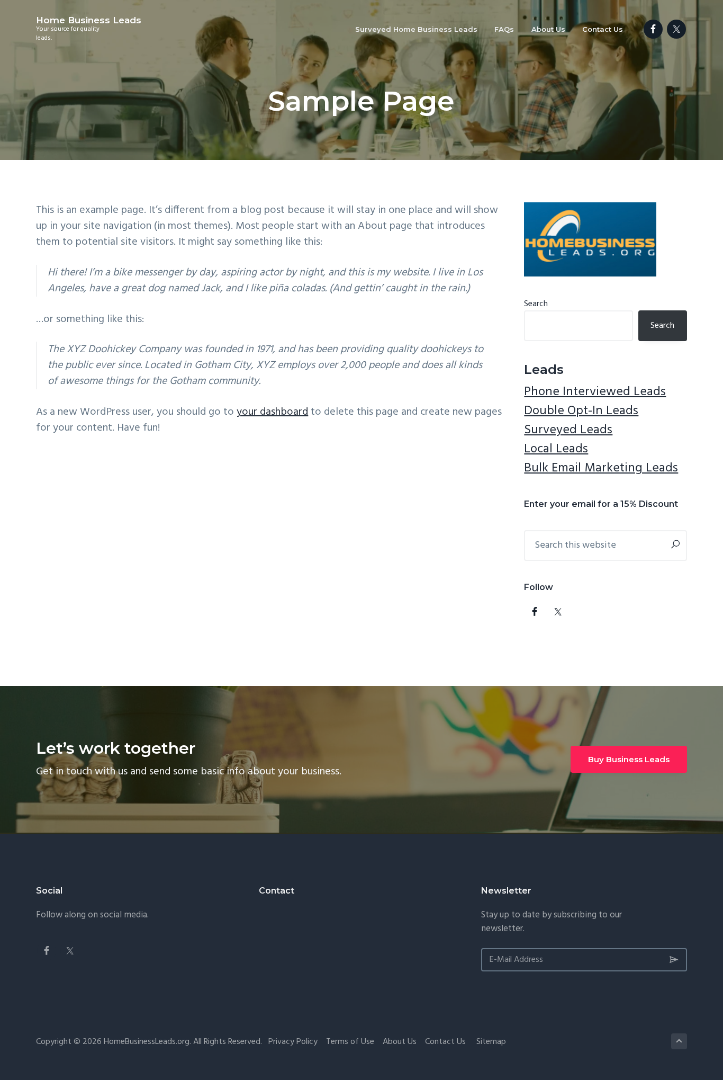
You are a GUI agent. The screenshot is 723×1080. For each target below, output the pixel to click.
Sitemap (491, 1042)
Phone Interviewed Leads (595, 392)
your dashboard (272, 412)
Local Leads (556, 449)
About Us (400, 1042)
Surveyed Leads (568, 430)
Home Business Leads (88, 20)
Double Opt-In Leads (581, 411)
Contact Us (445, 1042)
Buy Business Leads (629, 759)
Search (536, 304)
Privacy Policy (293, 1042)
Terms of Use (350, 1042)
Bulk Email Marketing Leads (601, 468)
